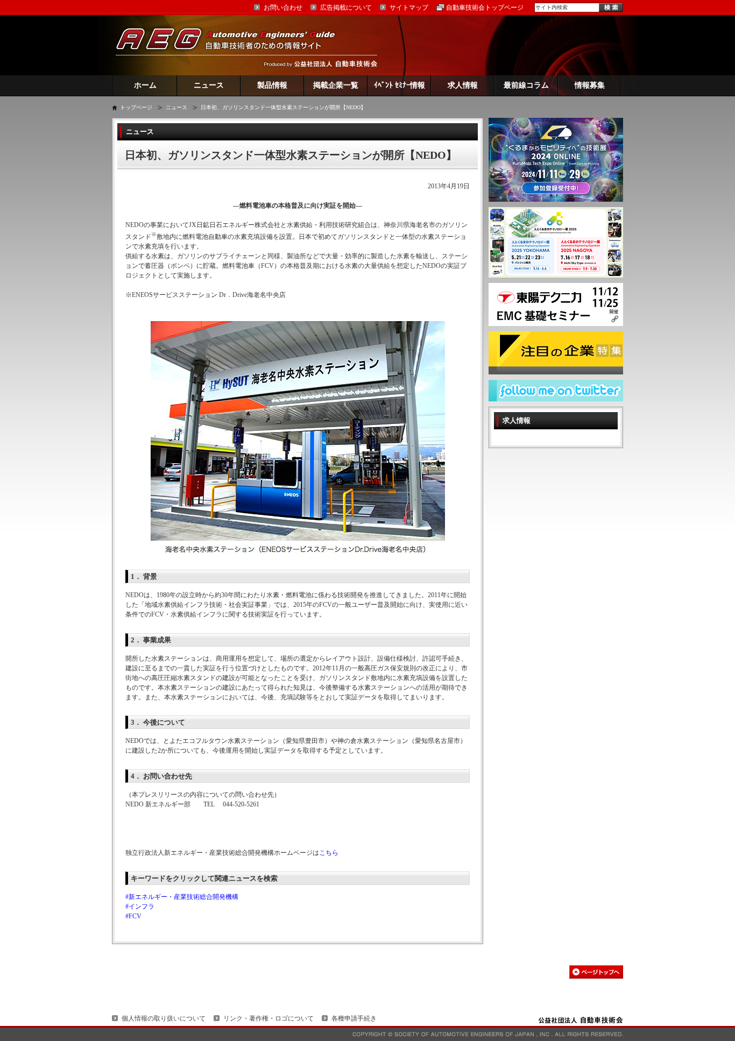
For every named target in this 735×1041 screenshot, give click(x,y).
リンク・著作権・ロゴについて (268, 1018)
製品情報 (272, 85)
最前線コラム (526, 85)
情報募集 (590, 85)
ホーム (145, 85)
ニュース (209, 85)
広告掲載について (346, 7)
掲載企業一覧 (335, 85)
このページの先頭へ (596, 972)
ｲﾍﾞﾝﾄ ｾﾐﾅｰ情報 (399, 85)
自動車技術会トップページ (485, 7)
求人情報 (463, 85)
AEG (232, 45)
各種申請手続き (354, 1018)
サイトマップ (409, 7)
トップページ (136, 107)
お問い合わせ (283, 7)
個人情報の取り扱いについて (164, 1018)
